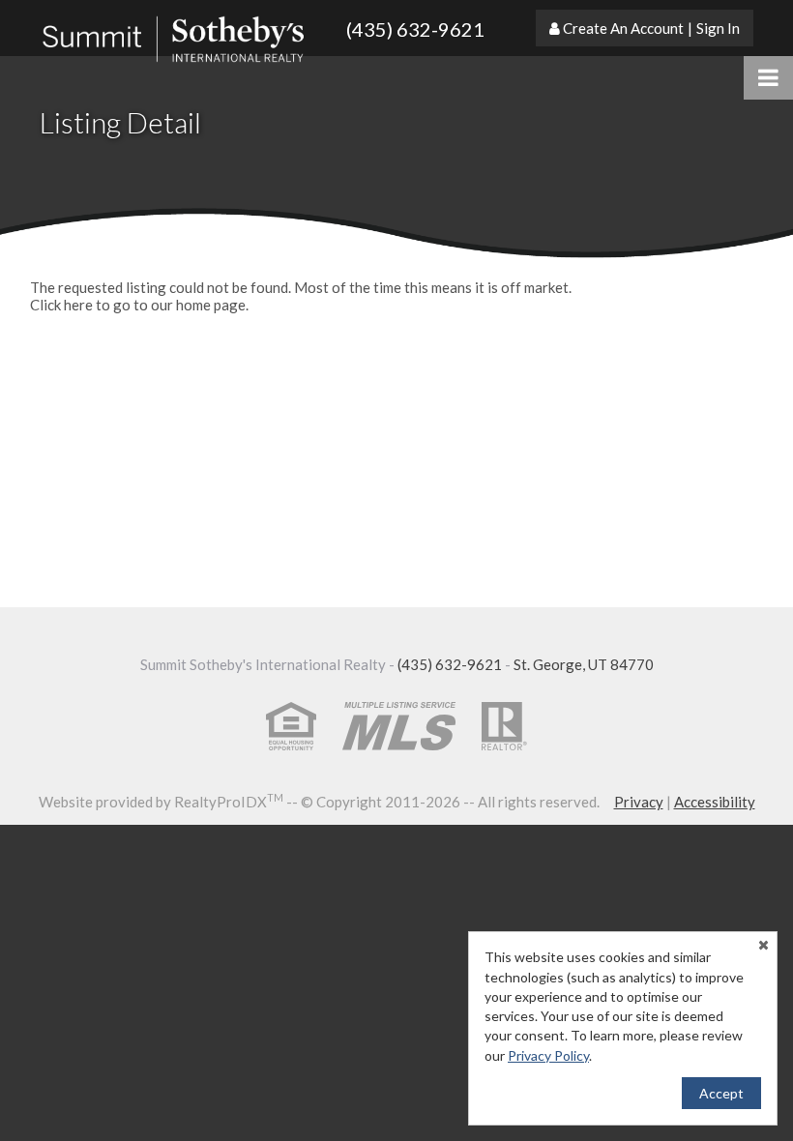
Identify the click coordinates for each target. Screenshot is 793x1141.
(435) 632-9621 (415, 29)
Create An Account (623, 28)
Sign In (718, 28)
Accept (721, 1093)
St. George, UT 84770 (584, 664)
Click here (61, 304)
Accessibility (714, 801)
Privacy (638, 801)
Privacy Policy (548, 1055)
